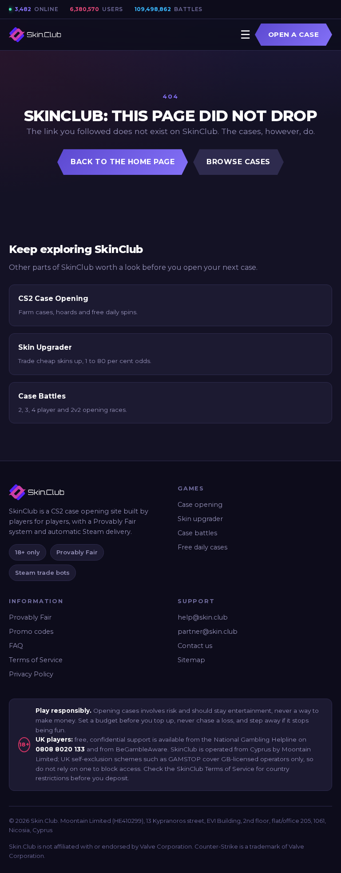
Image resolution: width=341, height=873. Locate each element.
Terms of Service (36, 660)
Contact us (195, 646)
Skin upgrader (200, 519)
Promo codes (31, 632)
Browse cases (238, 162)
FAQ (16, 646)
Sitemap (191, 660)
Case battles (197, 533)
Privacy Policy (31, 674)
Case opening (200, 505)
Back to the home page (122, 162)
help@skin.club (203, 617)
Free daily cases (202, 547)
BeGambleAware (141, 749)
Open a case (293, 34)
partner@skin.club (208, 632)
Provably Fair (30, 617)
